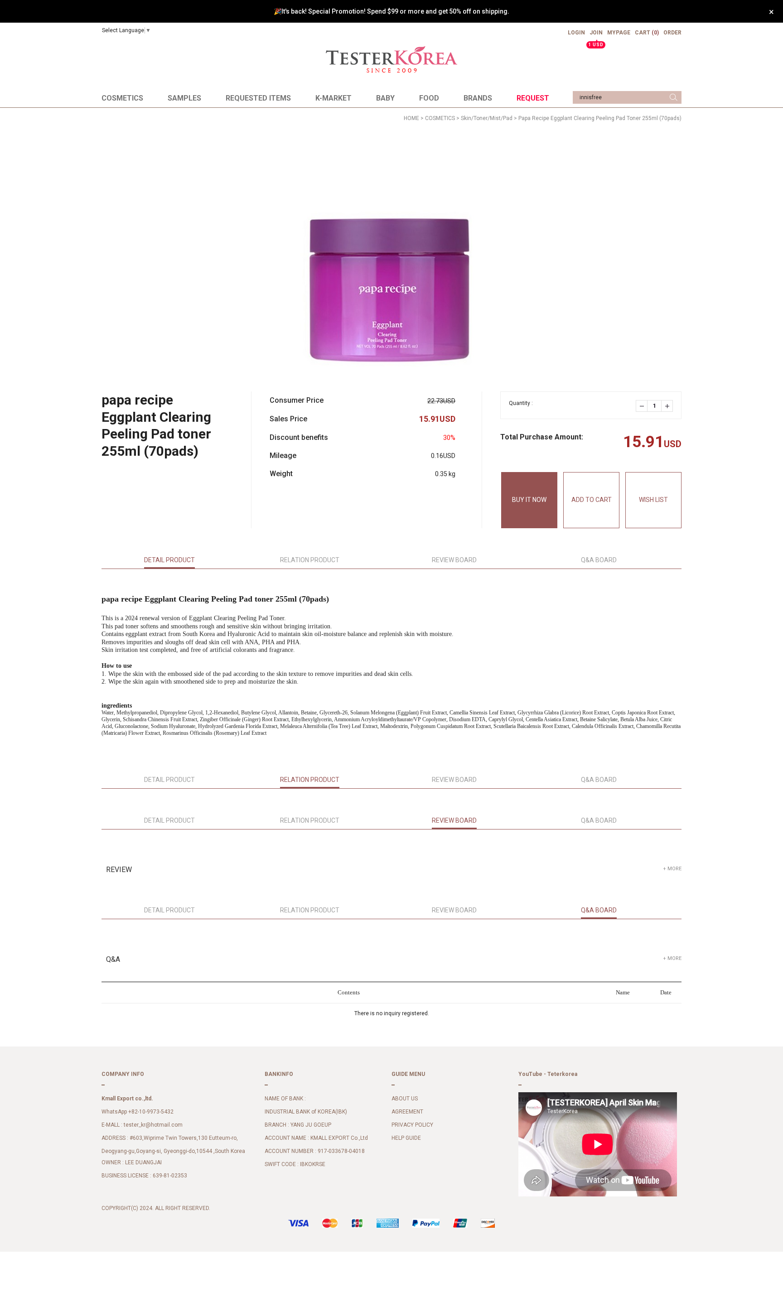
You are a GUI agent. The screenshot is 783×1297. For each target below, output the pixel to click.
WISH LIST (653, 499)
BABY (385, 98)
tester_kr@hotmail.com (153, 1125)
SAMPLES (184, 98)
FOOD (429, 98)
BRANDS (478, 98)
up (667, 405)
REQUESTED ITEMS (258, 98)
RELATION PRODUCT (309, 560)
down (641, 405)
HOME (411, 118)
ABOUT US (405, 1099)
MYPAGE (618, 32)
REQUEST (533, 98)
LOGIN (576, 32)
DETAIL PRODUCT (169, 560)
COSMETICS (122, 98)
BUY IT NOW (529, 499)
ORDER (672, 32)
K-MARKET (333, 98)
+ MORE (672, 869)
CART (647, 32)
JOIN (596, 36)
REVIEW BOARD (454, 560)
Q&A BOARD (599, 560)
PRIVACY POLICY (412, 1125)
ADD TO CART (591, 499)
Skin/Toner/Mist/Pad (486, 118)
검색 (673, 97)
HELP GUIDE (406, 1138)
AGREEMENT (407, 1112)
